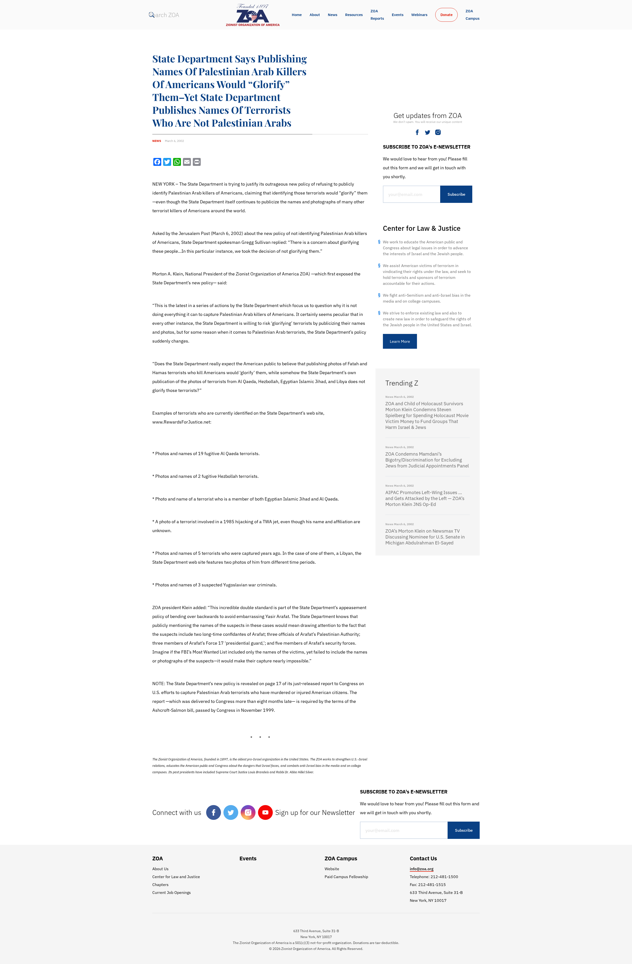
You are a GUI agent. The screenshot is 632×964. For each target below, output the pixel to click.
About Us (160, 868)
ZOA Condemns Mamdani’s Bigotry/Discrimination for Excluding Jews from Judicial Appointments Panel (427, 460)
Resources (354, 14)
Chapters (160, 884)
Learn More (400, 341)
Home (297, 14)
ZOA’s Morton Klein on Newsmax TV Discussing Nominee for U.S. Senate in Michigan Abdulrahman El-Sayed (425, 537)
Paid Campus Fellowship (346, 876)
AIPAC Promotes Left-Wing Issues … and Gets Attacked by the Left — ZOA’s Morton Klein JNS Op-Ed (424, 498)
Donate (446, 14)
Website (332, 868)
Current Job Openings (171, 892)
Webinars (419, 14)
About (315, 14)
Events (397, 14)
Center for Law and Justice (176, 876)
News (332, 14)
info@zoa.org (422, 868)
